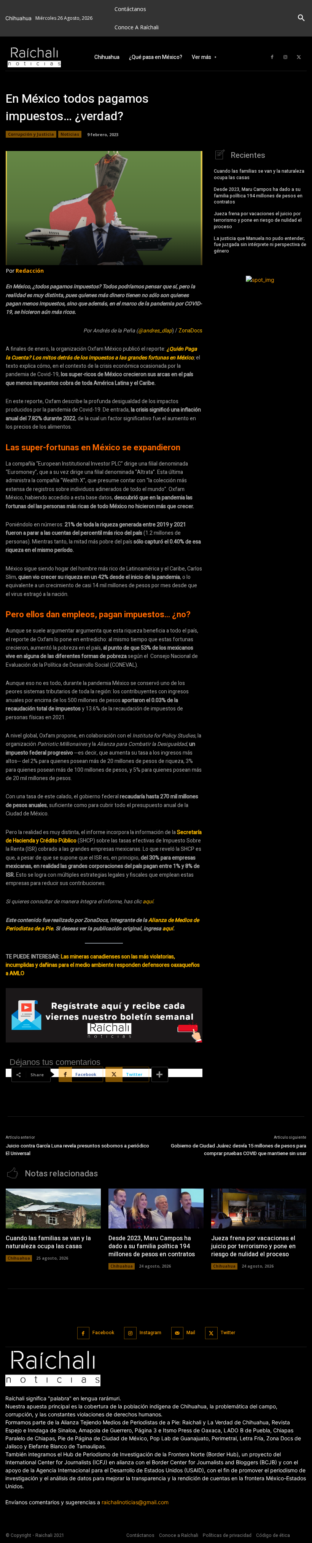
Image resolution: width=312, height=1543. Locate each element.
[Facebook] (272, 57)
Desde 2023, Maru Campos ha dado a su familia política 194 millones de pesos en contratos (258, 196)
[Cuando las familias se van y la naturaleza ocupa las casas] (53, 1208)
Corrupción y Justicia (31, 134)
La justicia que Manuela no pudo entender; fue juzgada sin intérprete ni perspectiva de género (260, 245)
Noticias (69, 134)
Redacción (30, 270)
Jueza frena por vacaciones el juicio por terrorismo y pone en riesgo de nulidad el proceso (258, 220)
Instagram (150, 1332)
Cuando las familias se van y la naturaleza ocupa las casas (259, 174)
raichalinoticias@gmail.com (135, 1502)
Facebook (103, 1332)
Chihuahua (19, 1258)
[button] (301, 18)
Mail (190, 1332)
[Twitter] (298, 57)
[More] (159, 1074)
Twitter (228, 1332)
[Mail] (177, 1333)
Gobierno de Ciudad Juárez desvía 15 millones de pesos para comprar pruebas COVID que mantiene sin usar (238, 1149)
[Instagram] (285, 57)
